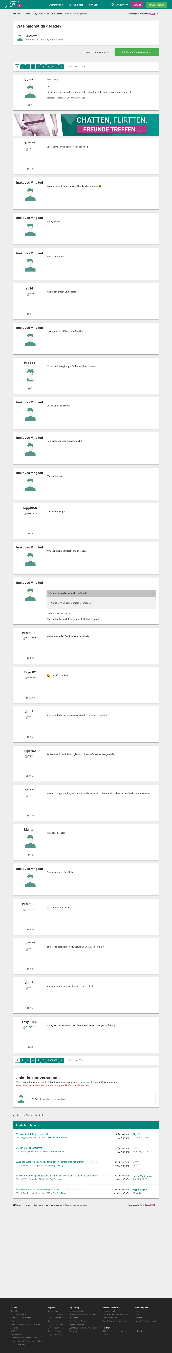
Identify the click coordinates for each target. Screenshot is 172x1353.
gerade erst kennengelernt (29, 1147)
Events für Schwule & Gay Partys (83, 1328)
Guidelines (15, 1328)
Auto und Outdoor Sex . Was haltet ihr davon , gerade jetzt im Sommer (50, 1161)
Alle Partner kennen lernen (114, 1331)
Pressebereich (109, 1311)
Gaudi (105, 1334)
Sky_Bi (23, 1137)
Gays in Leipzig (54, 1331)
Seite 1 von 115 (76, 66)
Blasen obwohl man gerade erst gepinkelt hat (38, 1189)
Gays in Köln (53, 1321)
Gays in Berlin (54, 1311)
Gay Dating (74, 1308)
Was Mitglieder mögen (21, 1318)
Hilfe (137, 1314)
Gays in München (55, 1324)
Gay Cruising (57, 1165)
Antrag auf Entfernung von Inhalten (27, 1341)
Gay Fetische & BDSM (56, 1137)
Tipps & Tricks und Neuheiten (148, 1321)
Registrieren (156, 4)
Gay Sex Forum (60, 1193)
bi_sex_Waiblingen (142, 1176)
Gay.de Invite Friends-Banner (115, 1321)
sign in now (85, 1082)
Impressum (16, 1334)
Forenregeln (133, 14)
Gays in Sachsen (55, 1328)
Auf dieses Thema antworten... (50, 1099)
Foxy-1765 (29, 1022)
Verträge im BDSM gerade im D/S (32, 1134)
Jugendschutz (31, 1338)
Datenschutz (16, 1338)
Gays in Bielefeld (55, 1318)
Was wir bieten (33, 1324)
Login (137, 4)
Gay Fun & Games (54, 39)
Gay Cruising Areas (77, 1321)
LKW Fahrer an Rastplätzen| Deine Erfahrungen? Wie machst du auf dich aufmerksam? (58, 1175)
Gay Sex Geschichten (54, 1151)
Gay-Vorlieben (75, 1331)
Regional (52, 1308)
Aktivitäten (147, 14)
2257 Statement (18, 1344)
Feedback (139, 1318)
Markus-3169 (140, 1189)
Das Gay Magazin (18, 1314)
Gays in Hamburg (55, 1314)
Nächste (52, 67)
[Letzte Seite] (61, 66)
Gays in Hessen (55, 1334)
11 (82, 1190)
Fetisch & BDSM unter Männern (83, 1314)
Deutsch (120, 4)
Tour (13, 1321)
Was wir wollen (18, 1324)
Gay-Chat (15, 1311)
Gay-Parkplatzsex (76, 1324)
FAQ (136, 1311)
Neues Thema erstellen (97, 52)
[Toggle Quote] (50, 593)
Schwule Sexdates (77, 1311)
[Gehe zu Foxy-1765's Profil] (30, 1034)
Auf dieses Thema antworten (136, 52)
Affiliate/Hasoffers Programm (116, 1314)
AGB (13, 1331)
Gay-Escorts (74, 1318)
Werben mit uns (110, 1318)
